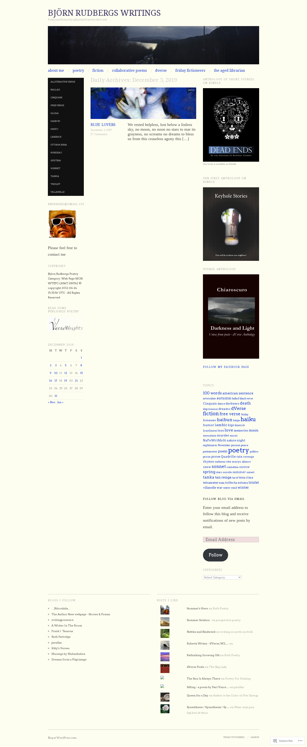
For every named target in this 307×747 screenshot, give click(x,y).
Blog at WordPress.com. (62, 737)
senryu (236, 461)
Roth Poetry (221, 608)
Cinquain (210, 403)
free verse (57, 105)
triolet (55, 184)
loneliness (210, 430)
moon (253, 430)
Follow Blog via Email (224, 499)
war (219, 487)
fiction (97, 70)
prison (207, 456)
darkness (232, 403)
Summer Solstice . (199, 620)
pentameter (210, 451)
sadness (220, 461)
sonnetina (232, 467)
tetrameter (210, 482)
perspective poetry (228, 620)
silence (246, 461)
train (222, 482)
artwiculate (209, 398)
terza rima (246, 477)
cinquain (56, 97)
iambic (221, 425)
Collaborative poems (129, 70)
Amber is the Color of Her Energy (235, 695)
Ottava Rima (59, 144)
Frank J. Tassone (62, 631)
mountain (209, 435)
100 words (212, 393)
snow (207, 467)
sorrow (244, 467)
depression (210, 409)
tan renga (223, 477)
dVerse (161, 70)
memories (241, 430)
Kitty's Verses (60, 648)
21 (76, 380)
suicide (227, 472)
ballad (55, 89)
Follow (215, 554)
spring (209, 472)
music (234, 435)
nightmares (210, 445)
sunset (250, 472)
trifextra (243, 482)
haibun (55, 121)
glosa (55, 113)
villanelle (58, 191)
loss (221, 430)
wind (234, 487)
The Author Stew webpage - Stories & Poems (80, 614)
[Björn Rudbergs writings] (153, 47)
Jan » (60, 402)
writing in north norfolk (236, 631)
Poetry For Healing (238, 678)
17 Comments (99, 134)
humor (208, 425)
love (229, 430)
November (224, 445)
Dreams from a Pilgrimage (69, 659)
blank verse (246, 398)
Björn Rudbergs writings (104, 13)
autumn (224, 398)
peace (244, 445)
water (226, 487)
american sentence (237, 393)
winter (243, 487)
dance (221, 403)
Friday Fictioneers (190, 70)
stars (219, 472)
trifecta (231, 482)
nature (231, 440)
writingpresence (62, 620)
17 (55, 380)
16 (50, 380)
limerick (56, 136)
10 (56, 373)
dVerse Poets (195, 667)
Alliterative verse (63, 81)
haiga (236, 420)
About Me (56, 70)
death (245, 403)
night (241, 440)
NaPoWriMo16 (214, 440)
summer (239, 472)
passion (235, 445)
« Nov (51, 402)
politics (254, 451)
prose (215, 456)
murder (223, 435)
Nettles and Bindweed (201, 631)
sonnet (55, 168)
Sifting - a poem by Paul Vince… (208, 687)
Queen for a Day (197, 695)
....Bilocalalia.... (61, 608)
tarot (235, 477)
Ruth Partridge (61, 636)
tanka (55, 176)
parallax (56, 642)
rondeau (56, 152)
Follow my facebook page (226, 367)
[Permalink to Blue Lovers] (143, 104)
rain (239, 456)
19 (65, 380)
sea (228, 461)
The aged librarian (229, 70)
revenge (248, 456)
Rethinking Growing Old (203, 655)
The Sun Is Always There (203, 678)
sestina (56, 160)
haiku (54, 128)
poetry (78, 70)
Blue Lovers (103, 125)
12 (65, 373)
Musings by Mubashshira (68, 653)
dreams (224, 409)
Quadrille (228, 456)
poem (222, 451)
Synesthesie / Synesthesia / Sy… (208, 707)
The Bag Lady (218, 667)
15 (81, 373)
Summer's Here (197, 608)
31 (55, 396)
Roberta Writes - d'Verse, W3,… (208, 643)
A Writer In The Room (66, 625)
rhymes (208, 461)
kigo (231, 425)
